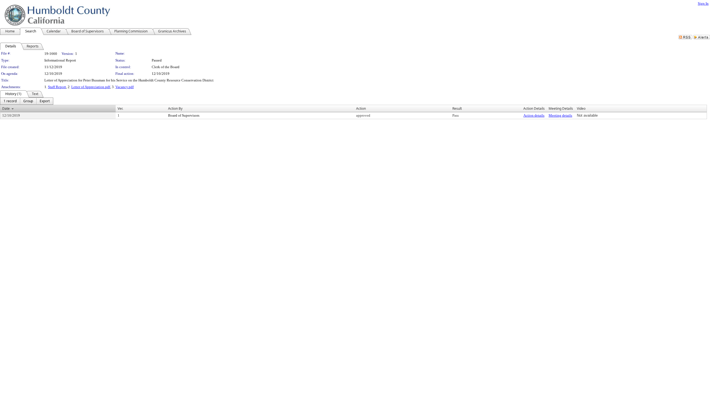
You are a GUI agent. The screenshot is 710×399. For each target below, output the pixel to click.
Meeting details (560, 115)
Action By (175, 108)
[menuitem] (10, 101)
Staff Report (57, 87)
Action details (533, 115)
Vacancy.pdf (124, 87)
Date (6, 108)
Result (457, 108)
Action (361, 108)
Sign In (703, 3)
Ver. (120, 108)
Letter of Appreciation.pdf (90, 87)
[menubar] (26, 101)
